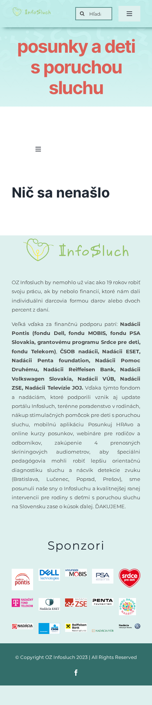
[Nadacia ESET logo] (49, 601)
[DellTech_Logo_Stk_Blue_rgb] (49, 571)
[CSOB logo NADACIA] (49, 626)
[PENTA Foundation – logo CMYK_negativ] (102, 601)
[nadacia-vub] (102, 632)
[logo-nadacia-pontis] (22, 571)
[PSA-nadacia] (102, 571)
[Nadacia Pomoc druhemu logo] (127, 601)
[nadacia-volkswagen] (129, 626)
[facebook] (76, 672)
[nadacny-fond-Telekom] (22, 601)
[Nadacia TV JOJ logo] (22, 626)
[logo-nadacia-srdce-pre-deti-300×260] (129, 571)
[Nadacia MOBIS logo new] (76, 571)
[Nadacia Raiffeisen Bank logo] (76, 626)
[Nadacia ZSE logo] (76, 601)
